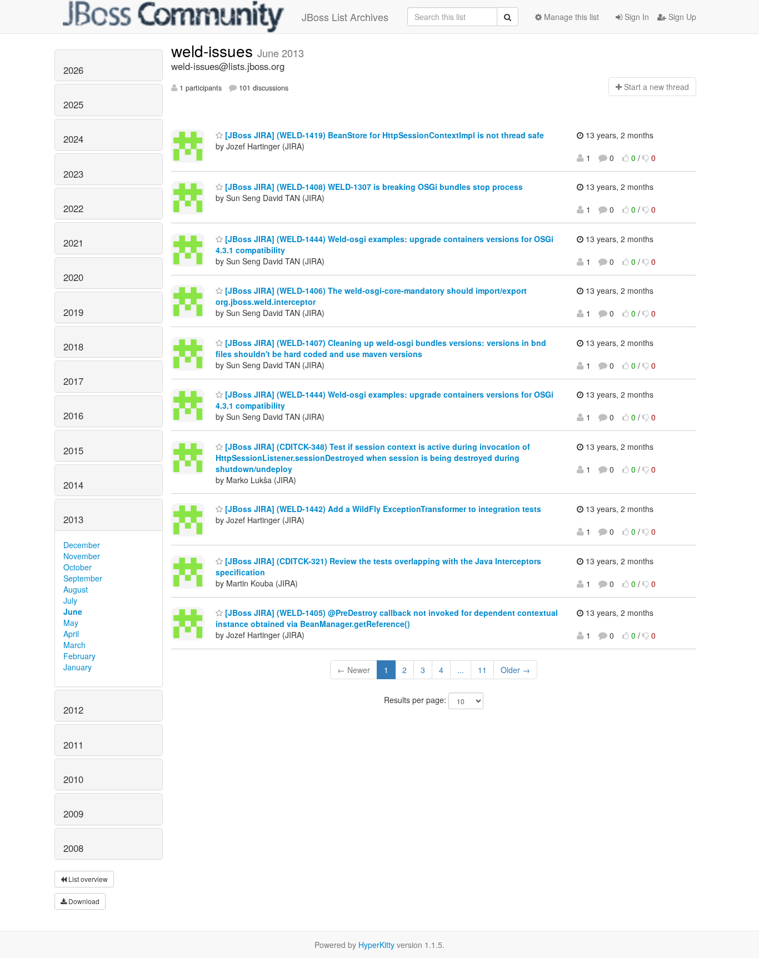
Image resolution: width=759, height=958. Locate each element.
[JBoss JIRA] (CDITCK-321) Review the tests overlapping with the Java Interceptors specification (378, 566)
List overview (87, 879)
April (71, 633)
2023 (73, 173)
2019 (73, 312)
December (81, 544)
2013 (73, 519)
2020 (73, 277)
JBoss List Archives (345, 16)
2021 (73, 242)
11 (482, 669)
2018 (73, 346)
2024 (73, 139)
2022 (73, 208)
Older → (515, 669)
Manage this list (570, 16)
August (75, 589)
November (81, 555)
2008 (73, 848)
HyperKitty (376, 944)
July (70, 600)
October (77, 567)
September (82, 578)
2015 (73, 450)
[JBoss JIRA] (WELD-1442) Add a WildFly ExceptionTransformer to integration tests (382, 508)
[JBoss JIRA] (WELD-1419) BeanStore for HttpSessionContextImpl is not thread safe (383, 135)
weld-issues (214, 50)
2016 (73, 415)
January (77, 667)
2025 (73, 104)
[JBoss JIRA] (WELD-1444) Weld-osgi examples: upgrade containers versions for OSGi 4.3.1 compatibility (384, 244)
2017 (73, 381)
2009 (73, 813)
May (70, 622)
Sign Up (681, 16)
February (79, 655)
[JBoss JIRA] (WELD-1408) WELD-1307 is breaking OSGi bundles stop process (373, 186)
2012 (73, 709)
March (74, 644)
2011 (73, 744)
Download (83, 901)
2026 (73, 70)
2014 (73, 484)
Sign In (635, 16)
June (72, 611)
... (460, 669)
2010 (73, 779)
